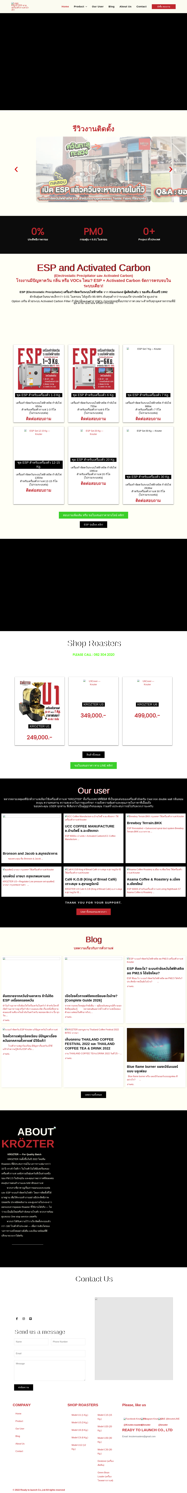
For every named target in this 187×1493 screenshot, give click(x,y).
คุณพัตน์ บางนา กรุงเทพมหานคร (26, 876)
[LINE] (165, 1419)
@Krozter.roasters (133, 1425)
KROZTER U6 (147, 704)
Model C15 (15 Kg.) (105, 1417)
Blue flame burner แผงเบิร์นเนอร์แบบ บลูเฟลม (152, 1069)
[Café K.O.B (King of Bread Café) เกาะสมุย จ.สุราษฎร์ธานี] (93, 871)
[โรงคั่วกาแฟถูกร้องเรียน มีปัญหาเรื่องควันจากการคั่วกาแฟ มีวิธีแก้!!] (30, 1029)
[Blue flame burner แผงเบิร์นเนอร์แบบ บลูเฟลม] (155, 1045)
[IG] (148, 1419)
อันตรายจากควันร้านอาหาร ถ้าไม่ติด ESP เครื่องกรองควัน (28, 998)
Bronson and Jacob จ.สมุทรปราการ (30, 853)
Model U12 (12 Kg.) (79, 1447)
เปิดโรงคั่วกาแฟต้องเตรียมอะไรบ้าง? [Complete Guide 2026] (91, 998)
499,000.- (147, 715)
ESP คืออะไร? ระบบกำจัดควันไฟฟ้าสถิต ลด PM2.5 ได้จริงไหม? (155, 971)
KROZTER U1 (40, 726)
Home (18, 1413)
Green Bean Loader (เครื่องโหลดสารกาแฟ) (105, 1476)
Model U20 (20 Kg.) (105, 1428)
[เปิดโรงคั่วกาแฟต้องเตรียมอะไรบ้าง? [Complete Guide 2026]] (93, 974)
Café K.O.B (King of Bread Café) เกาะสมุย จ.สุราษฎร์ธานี (90, 882)
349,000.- (93, 715)
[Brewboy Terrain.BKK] (155, 816)
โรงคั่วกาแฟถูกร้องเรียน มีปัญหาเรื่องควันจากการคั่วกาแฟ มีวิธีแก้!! (30, 1038)
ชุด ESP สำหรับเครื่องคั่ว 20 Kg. (93, 459)
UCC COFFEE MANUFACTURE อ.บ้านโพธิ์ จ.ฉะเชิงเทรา (89, 828)
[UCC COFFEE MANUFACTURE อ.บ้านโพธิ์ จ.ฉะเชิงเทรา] (93, 818)
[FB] (131, 1419)
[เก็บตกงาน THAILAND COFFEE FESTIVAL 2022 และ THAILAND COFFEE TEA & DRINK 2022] (93, 1031)
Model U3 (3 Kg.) (80, 1422)
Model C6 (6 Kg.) (80, 1437)
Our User (19, 1429)
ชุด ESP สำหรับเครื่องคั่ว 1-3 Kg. (38, 395)
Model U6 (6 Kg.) (80, 1430)
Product (19, 1421)
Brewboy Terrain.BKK (144, 823)
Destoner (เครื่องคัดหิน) (106, 1463)
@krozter (145, 1425)
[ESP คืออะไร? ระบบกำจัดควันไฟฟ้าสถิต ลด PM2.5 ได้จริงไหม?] (155, 960)
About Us (20, 1444)
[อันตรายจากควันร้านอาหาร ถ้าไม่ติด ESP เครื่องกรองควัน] (31, 974)
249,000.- (39, 737)
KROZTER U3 (93, 704)
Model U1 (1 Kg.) (80, 1415)
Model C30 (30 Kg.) (105, 1451)
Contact (19, 1451)
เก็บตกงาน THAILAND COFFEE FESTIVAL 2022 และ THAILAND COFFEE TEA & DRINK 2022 (90, 1044)
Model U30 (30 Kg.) (105, 1440)
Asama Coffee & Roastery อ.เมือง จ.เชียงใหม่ (153, 882)
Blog (17, 1436)
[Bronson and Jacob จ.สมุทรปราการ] (31, 831)
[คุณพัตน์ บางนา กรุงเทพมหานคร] (28, 869)
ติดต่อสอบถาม (38, 418)
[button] (85, 6)
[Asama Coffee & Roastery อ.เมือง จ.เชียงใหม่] (155, 871)
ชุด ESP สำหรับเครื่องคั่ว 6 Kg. (93, 395)
